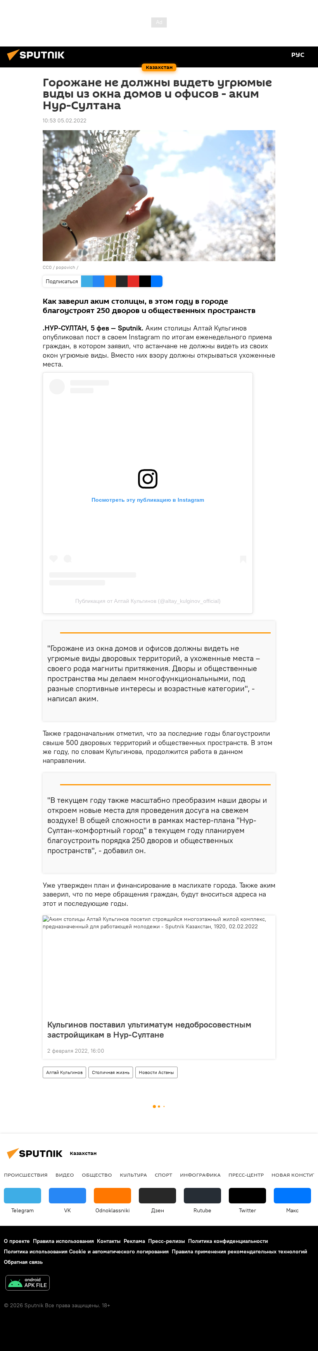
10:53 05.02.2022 (64, 120)
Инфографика (200, 1174)
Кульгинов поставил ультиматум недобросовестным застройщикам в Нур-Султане (149, 1029)
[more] (266, 712)
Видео (64, 1174)
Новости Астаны (156, 1072)
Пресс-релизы (166, 1240)
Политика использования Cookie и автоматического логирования (86, 1251)
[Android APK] (27, 1283)
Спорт (163, 1174)
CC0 (47, 267)
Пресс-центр (246, 1174)
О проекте (17, 1240)
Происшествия (26, 1174)
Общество (97, 1174)
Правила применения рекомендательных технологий (239, 1251)
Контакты (109, 1240)
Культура (133, 1174)
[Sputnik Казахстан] (38, 61)
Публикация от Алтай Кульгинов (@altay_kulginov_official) (148, 601)
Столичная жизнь (111, 1072)
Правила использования (63, 1240)
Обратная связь (23, 1261)
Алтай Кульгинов (64, 1072)
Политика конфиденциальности (228, 1240)
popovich (65, 267)
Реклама (134, 1240)
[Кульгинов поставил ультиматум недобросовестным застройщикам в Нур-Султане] (159, 965)
